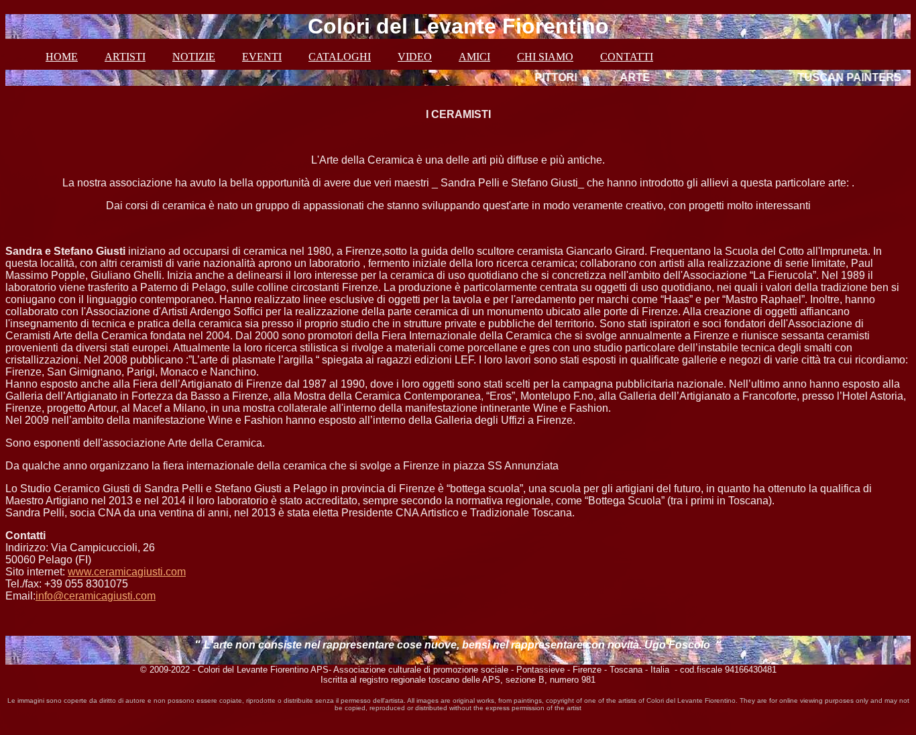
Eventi (262, 56)
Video (415, 56)
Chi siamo (545, 56)
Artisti (125, 56)
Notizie (193, 56)
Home (62, 56)
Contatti (626, 56)
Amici (474, 56)
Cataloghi (339, 56)
